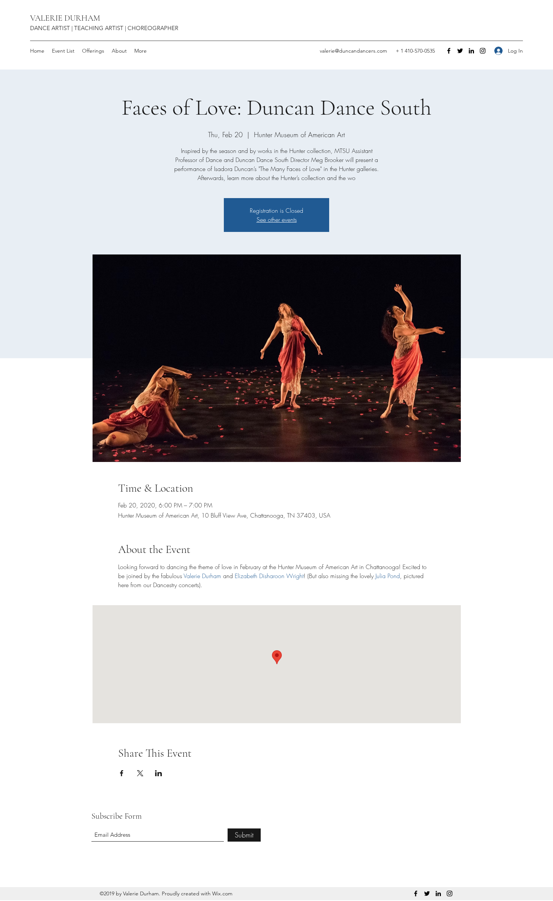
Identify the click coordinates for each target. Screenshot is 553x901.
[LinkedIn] (471, 51)
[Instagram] (482, 51)
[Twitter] (460, 51)
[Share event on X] (140, 773)
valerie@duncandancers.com (353, 50)
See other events (277, 219)
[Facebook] (449, 51)
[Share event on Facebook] (121, 773)
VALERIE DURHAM (65, 18)
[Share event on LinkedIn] (158, 773)
